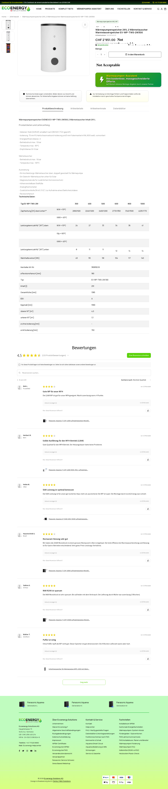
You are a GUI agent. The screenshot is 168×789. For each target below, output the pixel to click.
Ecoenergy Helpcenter (32, 745)
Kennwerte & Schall (93, 740)
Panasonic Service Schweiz (63, 760)
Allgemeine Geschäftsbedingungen (66, 730)
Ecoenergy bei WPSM (60, 747)
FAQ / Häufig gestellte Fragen (97, 730)
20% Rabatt (14, 17)
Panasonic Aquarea (35, 702)
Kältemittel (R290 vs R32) (129, 750)
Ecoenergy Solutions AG (53, 778)
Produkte (50, 9)
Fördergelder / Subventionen (130, 733)
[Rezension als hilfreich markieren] (148, 410)
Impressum (56, 740)
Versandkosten (102, 45)
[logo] (16, 9)
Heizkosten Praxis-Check (129, 753)
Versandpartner (58, 757)
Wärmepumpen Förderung (129, 743)
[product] (85, 24)
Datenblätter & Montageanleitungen (100, 733)
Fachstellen (123, 9)
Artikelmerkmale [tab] (98, 108)
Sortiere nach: (127, 380)
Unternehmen (57, 723)
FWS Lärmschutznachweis (129, 737)
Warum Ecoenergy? (60, 727)
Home (38, 9)
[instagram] (27, 750)
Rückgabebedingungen (61, 733)
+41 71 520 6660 (160, 2)
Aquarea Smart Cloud (94, 743)
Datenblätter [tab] (119, 108)
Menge (98, 48)
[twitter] (23, 750)
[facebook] (19, 750)
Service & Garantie (93, 753)
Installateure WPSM (127, 723)
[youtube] (31, 750)
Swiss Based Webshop (61, 763)
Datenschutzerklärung (61, 737)
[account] (162, 9)
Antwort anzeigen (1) (51, 403)
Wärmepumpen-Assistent (89, 9)
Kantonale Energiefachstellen (131, 727)
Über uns (109, 9)
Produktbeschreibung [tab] (52, 108)
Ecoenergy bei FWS (60, 750)
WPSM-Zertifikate (59, 743)
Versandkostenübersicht (62, 753)
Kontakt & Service (143, 9)
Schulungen (90, 750)
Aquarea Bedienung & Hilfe (96, 747)
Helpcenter (90, 727)
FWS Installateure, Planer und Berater (133, 740)
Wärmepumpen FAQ (127, 747)
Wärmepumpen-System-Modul (131, 730)
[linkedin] (35, 750)
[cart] (165, 9)
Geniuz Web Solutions (62, 781)
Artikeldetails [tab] (77, 108)
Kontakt (147, 2)
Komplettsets (66, 9)
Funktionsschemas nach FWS (97, 737)
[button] (68, 355)
